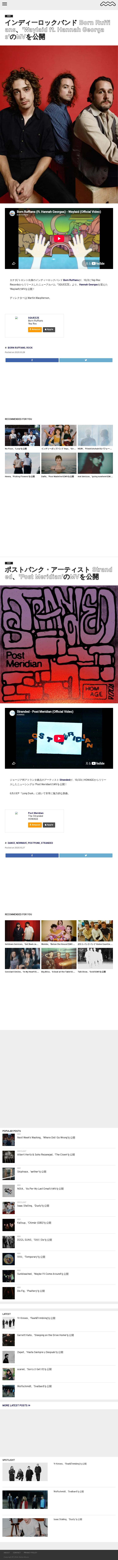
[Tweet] (85, 359)
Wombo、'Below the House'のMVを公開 (60, 944)
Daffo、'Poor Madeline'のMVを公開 (57, 476)
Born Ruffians (71, 280)
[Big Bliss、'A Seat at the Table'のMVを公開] (59, 968)
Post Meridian (35, 813)
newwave (21, 843)
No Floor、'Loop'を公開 (16, 449)
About (7, 1553)
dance (11, 843)
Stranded (65, 780)
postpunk (34, 843)
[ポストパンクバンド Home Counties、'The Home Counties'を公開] (95, 940)
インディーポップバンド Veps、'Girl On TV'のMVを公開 (66, 449)
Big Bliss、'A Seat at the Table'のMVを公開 (61, 972)
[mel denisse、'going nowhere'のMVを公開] (95, 473)
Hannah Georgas (88, 284)
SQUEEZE (33, 317)
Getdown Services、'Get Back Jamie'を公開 (25, 944)
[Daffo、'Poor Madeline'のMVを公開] (59, 473)
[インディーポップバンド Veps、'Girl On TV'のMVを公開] (59, 445)
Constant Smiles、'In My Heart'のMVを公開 (25, 972)
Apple (50, 329)
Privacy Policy (30, 1553)
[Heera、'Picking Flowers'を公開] (22, 473)
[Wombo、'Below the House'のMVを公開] (59, 940)
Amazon (35, 329)
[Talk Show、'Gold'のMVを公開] (95, 968)
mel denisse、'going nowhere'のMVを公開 (98, 476)
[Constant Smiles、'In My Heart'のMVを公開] (22, 968)
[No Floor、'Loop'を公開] (22, 445)
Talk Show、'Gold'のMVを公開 (92, 972)
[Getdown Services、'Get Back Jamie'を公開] (22, 940)
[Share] (32, 359)
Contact (17, 1553)
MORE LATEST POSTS (15, 1405)
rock (29, 348)
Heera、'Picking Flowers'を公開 (20, 476)
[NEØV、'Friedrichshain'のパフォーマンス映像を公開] (95, 445)
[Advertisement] (59, 388)
